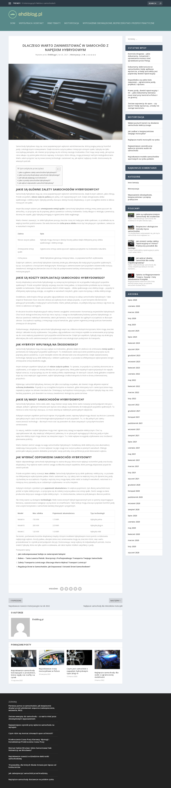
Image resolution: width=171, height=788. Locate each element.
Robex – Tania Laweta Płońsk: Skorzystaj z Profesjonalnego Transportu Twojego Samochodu (60, 558)
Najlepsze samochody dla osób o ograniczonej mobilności (107, 674)
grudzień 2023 (134, 355)
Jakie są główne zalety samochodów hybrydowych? (38, 172)
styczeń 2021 (133, 478)
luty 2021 (132, 472)
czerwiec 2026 (134, 306)
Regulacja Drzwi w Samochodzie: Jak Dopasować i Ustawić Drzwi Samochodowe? (54, 566)
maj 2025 (132, 324)
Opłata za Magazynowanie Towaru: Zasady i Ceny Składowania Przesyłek (144, 276)
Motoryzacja (71, 23)
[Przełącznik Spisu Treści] (57, 169)
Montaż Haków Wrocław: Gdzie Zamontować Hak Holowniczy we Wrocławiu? (30, 749)
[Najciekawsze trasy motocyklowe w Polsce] (51, 657)
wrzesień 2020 (134, 503)
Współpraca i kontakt (31, 23)
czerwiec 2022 (134, 374)
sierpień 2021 (133, 435)
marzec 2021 (133, 466)
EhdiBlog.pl (52, 54)
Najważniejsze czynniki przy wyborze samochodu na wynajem (31, 726)
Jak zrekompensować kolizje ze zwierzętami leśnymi (41, 554)
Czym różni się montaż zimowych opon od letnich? (31, 733)
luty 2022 (132, 398)
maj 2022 (132, 380)
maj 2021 (132, 454)
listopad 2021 (134, 417)
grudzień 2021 (134, 411)
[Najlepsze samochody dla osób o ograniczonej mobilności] (107, 659)
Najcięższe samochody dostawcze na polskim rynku (31, 779)
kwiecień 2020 (134, 534)
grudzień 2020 (134, 485)
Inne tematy (54, 23)
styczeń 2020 (133, 552)
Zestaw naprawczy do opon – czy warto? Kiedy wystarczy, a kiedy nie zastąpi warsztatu (143, 105)
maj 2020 (132, 528)
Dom (12, 23)
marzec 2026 (133, 312)
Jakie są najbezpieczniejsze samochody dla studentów (148, 215)
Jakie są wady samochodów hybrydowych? (34, 180)
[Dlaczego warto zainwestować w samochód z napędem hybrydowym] (65, 102)
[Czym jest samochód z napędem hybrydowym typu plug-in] (79, 657)
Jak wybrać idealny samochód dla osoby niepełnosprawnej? (141, 260)
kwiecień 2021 (134, 460)
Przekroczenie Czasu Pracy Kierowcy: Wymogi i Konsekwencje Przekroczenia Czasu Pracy (29, 740)
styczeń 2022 (133, 404)
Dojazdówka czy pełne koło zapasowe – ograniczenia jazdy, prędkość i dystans (142, 82)
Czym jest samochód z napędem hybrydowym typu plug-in (77, 671)
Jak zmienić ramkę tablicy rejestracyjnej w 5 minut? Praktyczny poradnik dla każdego (143, 244)
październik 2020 (135, 497)
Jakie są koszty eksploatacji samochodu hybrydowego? (39, 175)
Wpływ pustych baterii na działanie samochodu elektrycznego (143, 124)
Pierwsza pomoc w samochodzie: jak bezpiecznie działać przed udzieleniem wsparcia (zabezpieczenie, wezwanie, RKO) (32, 708)
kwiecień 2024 (134, 343)
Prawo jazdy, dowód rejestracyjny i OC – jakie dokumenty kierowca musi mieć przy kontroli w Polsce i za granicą (143, 94)
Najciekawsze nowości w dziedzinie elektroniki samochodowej (29, 757)
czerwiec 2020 (134, 522)
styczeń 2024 (133, 349)
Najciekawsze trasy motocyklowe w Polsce (49, 670)
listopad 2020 (134, 491)
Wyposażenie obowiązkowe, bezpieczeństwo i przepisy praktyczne (118, 23)
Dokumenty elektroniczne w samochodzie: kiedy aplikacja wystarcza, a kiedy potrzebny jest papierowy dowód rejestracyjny (143, 70)
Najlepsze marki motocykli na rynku (144, 140)
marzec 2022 (133, 392)
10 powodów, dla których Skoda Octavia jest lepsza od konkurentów (32, 766)
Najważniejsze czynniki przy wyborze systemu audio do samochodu (140, 148)
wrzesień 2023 (134, 361)
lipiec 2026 (132, 300)
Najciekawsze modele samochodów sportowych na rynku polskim (143, 157)
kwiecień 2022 (134, 386)
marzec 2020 (133, 540)
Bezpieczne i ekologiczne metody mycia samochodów (143, 228)
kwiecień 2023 (134, 368)
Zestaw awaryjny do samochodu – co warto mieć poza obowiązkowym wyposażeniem (32, 717)
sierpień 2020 (133, 509)
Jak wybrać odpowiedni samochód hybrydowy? (36, 183)
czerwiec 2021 (134, 448)
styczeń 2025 (133, 331)
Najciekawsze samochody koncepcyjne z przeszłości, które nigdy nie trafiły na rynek (23, 674)
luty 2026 (132, 318)
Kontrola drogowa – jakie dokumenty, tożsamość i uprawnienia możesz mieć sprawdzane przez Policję (139, 57)
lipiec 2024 (132, 337)
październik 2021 (135, 423)
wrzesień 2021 (134, 429)
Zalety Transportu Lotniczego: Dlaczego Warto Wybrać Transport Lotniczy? (52, 562)
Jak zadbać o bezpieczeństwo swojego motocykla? (141, 132)
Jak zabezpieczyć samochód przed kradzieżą (28, 773)
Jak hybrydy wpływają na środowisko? (33, 178)
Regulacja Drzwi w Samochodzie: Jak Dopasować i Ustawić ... (46, 3)
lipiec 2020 (132, 515)
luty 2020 (132, 546)
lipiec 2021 (132, 442)
